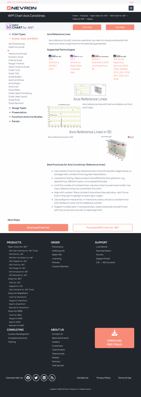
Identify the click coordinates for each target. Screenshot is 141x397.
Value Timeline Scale (19, 66)
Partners (56, 361)
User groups (58, 365)
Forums (99, 254)
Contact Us (57, 334)
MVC (51, 68)
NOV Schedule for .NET (18, 271)
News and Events (60, 338)
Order (55, 242)
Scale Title (14, 73)
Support (101, 242)
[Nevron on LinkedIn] (44, 377)
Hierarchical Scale (18, 53)
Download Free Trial (38, 227)
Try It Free (87, 27)
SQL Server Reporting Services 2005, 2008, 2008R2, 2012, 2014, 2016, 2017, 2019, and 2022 (121, 69)
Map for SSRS (14, 322)
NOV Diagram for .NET (18, 261)
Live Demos (101, 246)
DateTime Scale (16, 47)
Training (12, 341)
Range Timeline (16, 63)
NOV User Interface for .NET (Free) (23, 250)
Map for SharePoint (17, 304)
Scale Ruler (14, 99)
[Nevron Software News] (52, 377)
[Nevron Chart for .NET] (58, 55)
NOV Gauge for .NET (17, 268)
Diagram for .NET (16, 286)
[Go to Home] (22, 8)
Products (84, 15)
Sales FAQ (57, 254)
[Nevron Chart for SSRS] (122, 55)
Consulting (15, 329)
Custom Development (18, 334)
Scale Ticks (14, 70)
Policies (56, 262)
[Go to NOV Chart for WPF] (21, 26)
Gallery (90, 19)
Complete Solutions (17, 338)
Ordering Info (58, 250)
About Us (57, 329)
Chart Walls (14, 89)
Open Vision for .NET (99, 15)
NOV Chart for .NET (118, 15)
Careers (56, 341)
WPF (51, 59)
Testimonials (58, 353)
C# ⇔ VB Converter (105, 262)
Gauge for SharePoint (18, 300)
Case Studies (58, 349)
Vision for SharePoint (18, 293)
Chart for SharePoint (17, 297)
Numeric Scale (16, 56)
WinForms (54, 62)
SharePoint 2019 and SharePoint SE (100, 65)
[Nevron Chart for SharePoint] (101, 55)
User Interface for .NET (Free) (21, 289)
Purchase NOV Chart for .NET (103, 227)
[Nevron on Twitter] (36, 377)
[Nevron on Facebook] (28, 377)
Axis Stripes (14, 83)
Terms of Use (124, 377)
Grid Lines (13, 86)
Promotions (57, 246)
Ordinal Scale (15, 60)
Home (75, 15)
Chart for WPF (78, 19)
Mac (72, 72)
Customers (57, 345)
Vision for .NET (15, 278)
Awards (55, 357)
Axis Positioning (17, 43)
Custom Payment (60, 266)
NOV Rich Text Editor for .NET (21, 257)
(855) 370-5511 (13, 2)
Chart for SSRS (15, 315)
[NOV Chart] (79, 55)
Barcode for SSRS (16, 325)
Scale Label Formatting (20, 93)
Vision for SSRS (15, 311)
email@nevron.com (29, 2)
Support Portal (103, 258)
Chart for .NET (15, 282)
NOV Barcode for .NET (18, 275)
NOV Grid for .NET (16, 254)
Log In (131, 2)
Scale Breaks (15, 76)
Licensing (56, 258)
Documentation (103, 250)
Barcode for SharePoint (19, 307)
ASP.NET (53, 65)
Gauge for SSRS (15, 318)
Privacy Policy (104, 377)
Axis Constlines (16, 79)
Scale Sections (16, 103)
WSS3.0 (96, 59)
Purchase (120, 27)
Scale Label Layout (18, 96)
